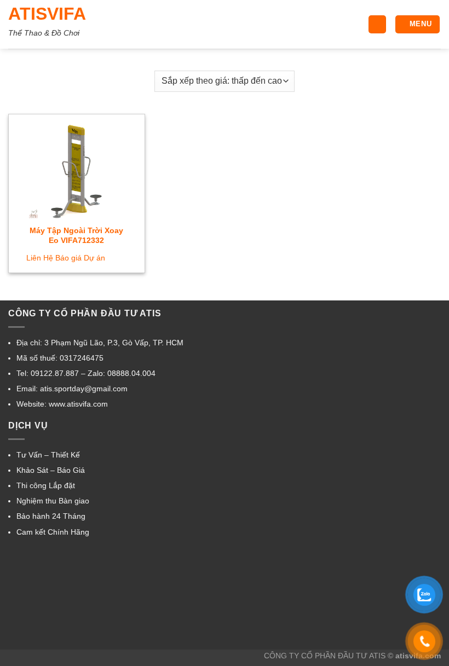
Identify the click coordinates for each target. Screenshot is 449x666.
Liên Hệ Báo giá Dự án (65, 257)
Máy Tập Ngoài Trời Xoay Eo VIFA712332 (76, 235)
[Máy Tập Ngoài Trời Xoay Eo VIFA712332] (77, 170)
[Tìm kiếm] (377, 24)
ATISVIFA (47, 13)
